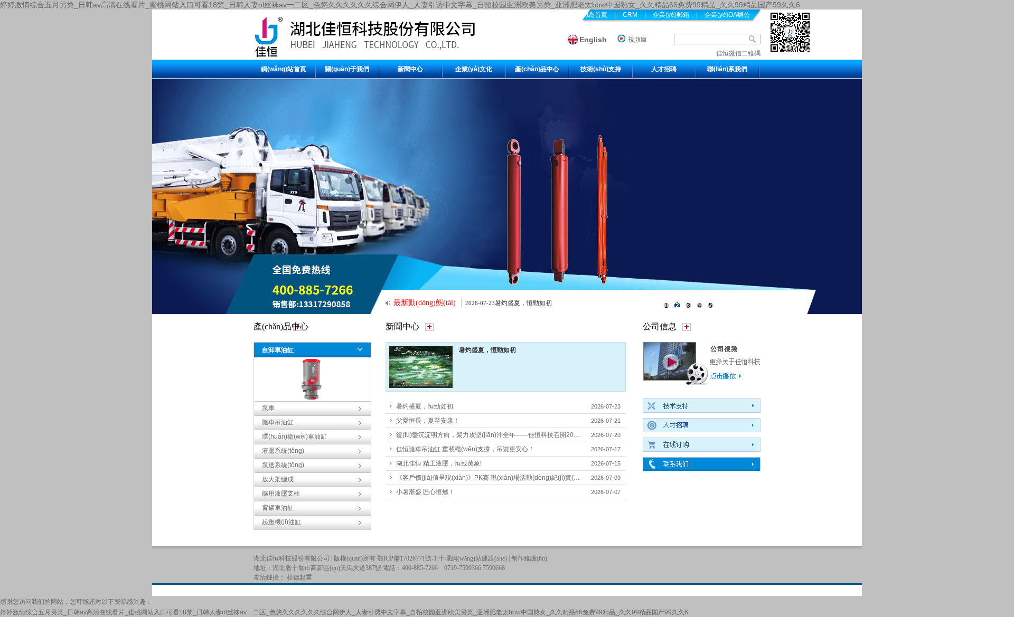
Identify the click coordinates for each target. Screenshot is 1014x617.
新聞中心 (410, 69)
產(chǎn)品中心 (537, 69)
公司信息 (660, 326)
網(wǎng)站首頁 (283, 69)
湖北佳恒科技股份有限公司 (291, 558)
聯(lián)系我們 (727, 69)
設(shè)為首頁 (587, 14)
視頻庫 (637, 39)
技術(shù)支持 (600, 69)
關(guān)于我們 (347, 69)
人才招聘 (664, 69)
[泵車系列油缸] (507, 196)
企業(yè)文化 (473, 69)
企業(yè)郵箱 (671, 14)
